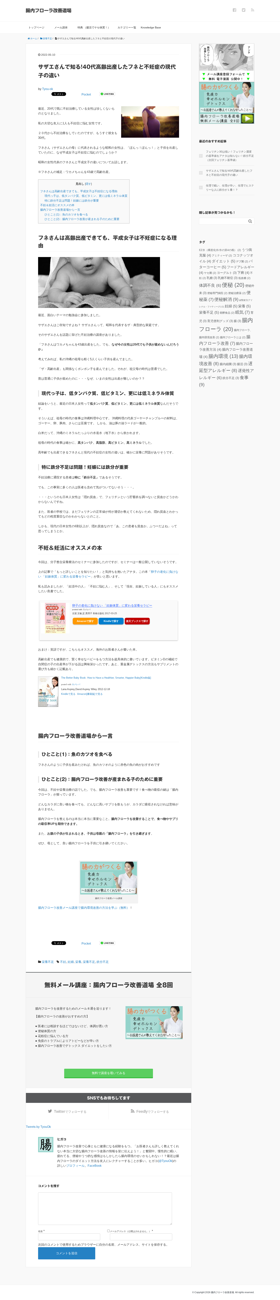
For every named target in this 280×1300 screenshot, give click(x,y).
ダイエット (223, 261)
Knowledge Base (151, 27)
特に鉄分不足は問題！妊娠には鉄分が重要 (72, 200)
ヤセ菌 (210, 272)
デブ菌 (242, 261)
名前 (40, 1231)
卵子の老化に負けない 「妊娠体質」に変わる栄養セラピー (112, 605)
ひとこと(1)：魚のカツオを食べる (66, 214)
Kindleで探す (111, 621)
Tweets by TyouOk (38, 1126)
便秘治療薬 (237, 293)
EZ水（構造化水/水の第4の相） (220, 249)
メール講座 (61, 27)
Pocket (86, 94)
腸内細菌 (228, 364)
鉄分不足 (103, 961)
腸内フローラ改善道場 (48, 10)
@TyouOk (165, 1161)
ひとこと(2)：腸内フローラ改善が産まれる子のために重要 (82, 219)
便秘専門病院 (217, 293)
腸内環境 (223, 356)
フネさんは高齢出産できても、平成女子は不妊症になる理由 (78, 191)
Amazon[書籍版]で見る (90, 694)
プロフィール (75, 1165)
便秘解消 (226, 299)
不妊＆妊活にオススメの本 (57, 205)
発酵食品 (227, 312)
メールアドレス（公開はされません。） (130, 1231)
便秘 (233, 285)
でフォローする (70, 1111)
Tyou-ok (47, 89)
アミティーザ (222, 255)
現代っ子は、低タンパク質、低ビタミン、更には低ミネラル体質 (86, 195)
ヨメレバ (86, 609)
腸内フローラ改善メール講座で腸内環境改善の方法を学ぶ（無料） (84, 907)
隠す (88, 183)
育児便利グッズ (220, 321)
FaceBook (95, 1165)
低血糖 (244, 278)
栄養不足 (48, 961)
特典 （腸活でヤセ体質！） (94, 27)
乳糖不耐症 (228, 278)
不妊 (63, 961)
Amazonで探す (85, 621)
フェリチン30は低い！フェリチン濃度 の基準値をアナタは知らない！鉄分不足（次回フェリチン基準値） (230, 156)
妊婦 (71, 961)
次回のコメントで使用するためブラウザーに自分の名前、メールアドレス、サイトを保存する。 (103, 1244)
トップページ (36, 27)
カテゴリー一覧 (127, 27)
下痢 (243, 273)
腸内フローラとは (233, 337)
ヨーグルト (227, 272)
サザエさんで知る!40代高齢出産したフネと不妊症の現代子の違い (229, 172)
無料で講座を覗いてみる (108, 1073)
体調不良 (210, 285)
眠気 (242, 312)
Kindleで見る (68, 694)
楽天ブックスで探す (137, 621)
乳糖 (212, 278)
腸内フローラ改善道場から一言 (60, 209)
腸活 (242, 364)
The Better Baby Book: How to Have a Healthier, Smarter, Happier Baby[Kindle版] (106, 677)
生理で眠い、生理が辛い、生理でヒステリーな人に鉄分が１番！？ (230, 187)
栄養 (78, 961)
